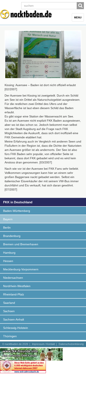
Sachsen (9, 311)
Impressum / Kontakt (43, 344)
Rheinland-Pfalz (13, 294)
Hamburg (9, 252)
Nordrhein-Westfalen (16, 286)
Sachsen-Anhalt (13, 319)
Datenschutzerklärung (71, 344)
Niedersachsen (13, 277)
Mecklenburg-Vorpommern (20, 269)
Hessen (8, 261)
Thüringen (10, 336)
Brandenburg (11, 236)
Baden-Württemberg (16, 210)
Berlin (7, 227)
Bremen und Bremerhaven (20, 244)
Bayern (8, 219)
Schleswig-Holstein (15, 327)
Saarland (9, 302)
